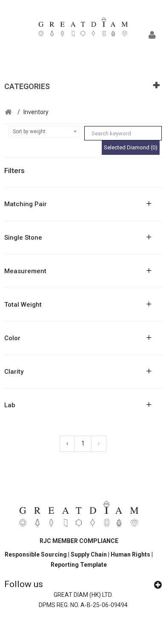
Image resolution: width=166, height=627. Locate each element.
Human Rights (131, 554)
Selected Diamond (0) (130, 147)
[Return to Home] (8, 112)
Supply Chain (89, 554)
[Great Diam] (83, 28)
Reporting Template (79, 564)
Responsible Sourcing (36, 554)
